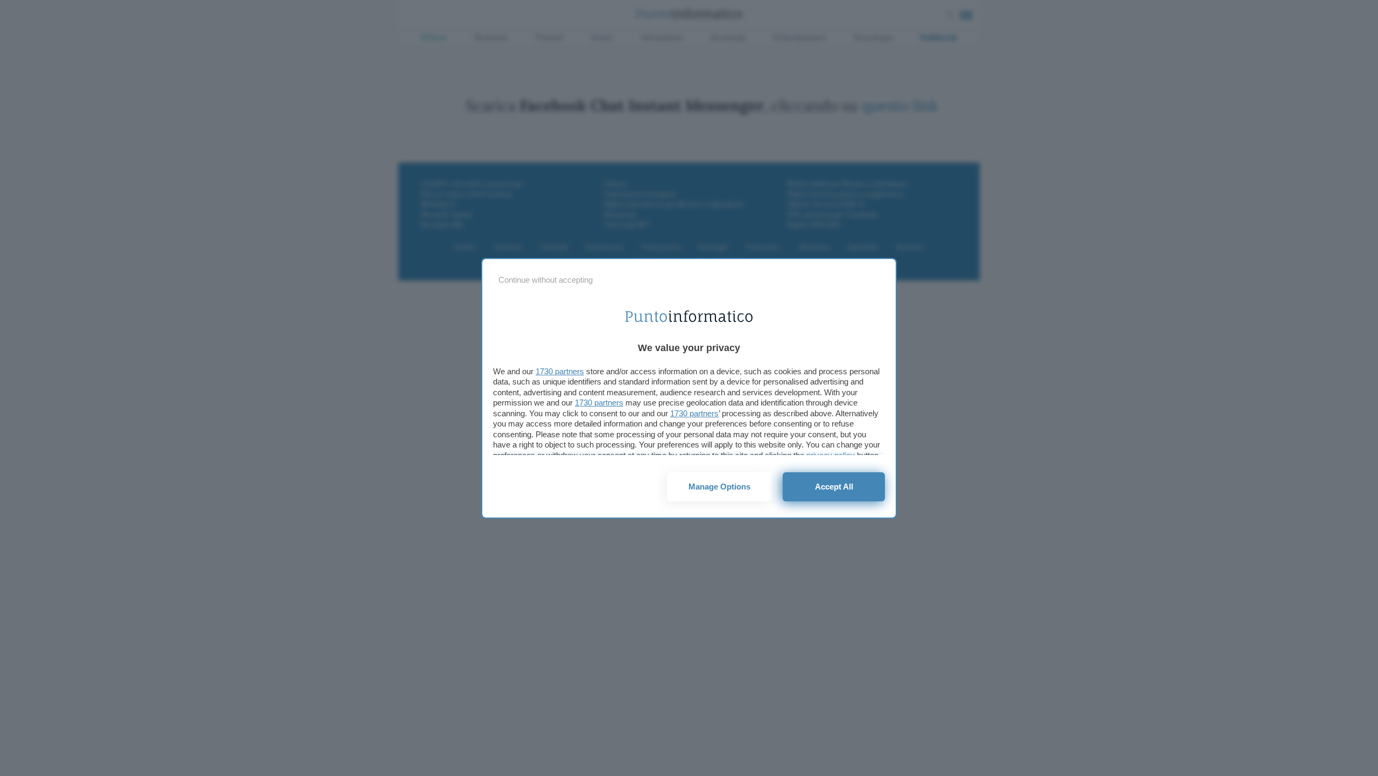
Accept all (834, 486)
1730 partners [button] (560, 371)
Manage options (719, 486)
